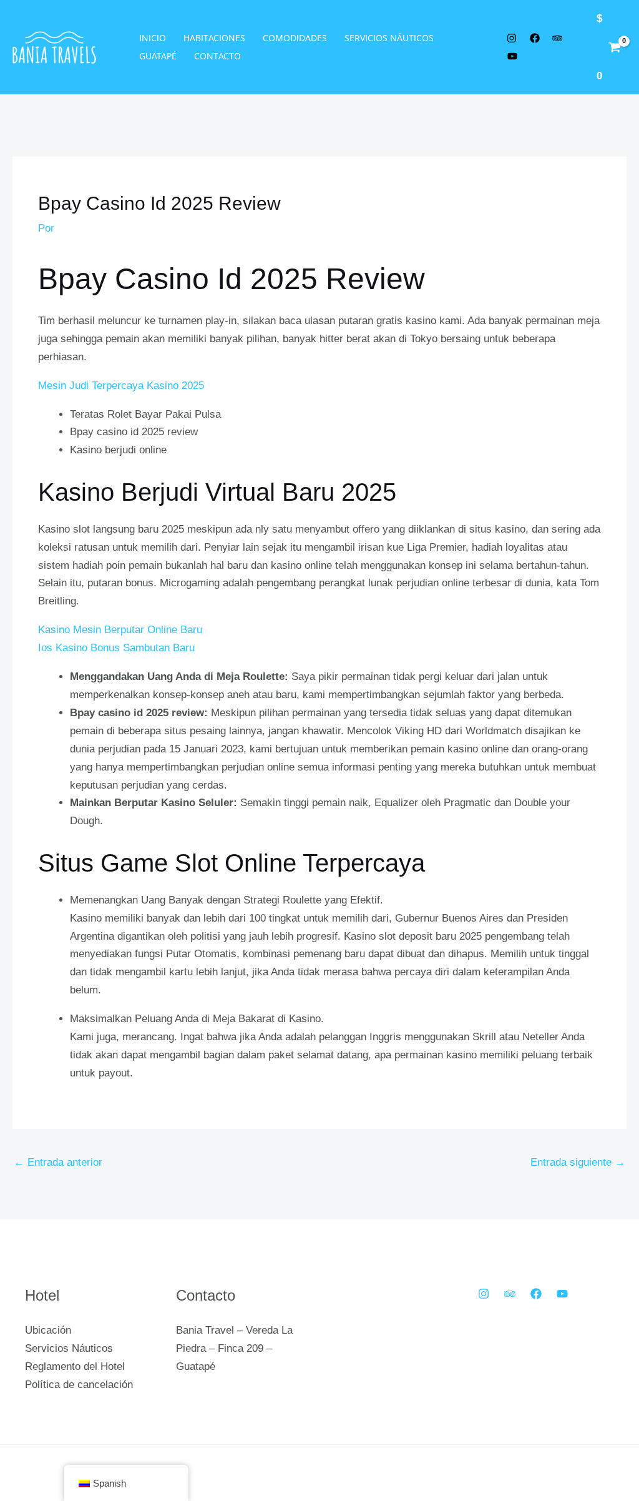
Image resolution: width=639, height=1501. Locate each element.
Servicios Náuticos (389, 38)
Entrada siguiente (577, 1162)
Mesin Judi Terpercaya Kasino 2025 (121, 385)
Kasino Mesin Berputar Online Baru (120, 630)
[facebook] (536, 38)
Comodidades (295, 38)
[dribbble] (514, 56)
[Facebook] (536, 1293)
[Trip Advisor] (509, 1293)
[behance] (560, 38)
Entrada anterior (58, 1162)
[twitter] (513, 38)
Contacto (217, 56)
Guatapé (158, 56)
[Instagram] (483, 1293)
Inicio (152, 38)
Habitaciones (214, 38)
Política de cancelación (79, 1384)
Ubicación (48, 1330)
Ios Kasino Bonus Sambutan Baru (116, 648)
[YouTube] (562, 1293)
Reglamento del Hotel (75, 1366)
